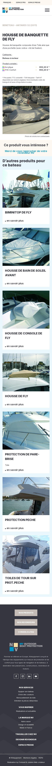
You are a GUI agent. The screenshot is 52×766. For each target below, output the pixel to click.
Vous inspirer (26, 707)
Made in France (26, 728)
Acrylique (9, 67)
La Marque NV (26, 717)
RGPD (41, 758)
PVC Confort (10, 70)
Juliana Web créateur (36, 762)
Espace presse (26, 745)
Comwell (22, 762)
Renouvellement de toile (26, 698)
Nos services (26, 687)
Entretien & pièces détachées (26, 701)
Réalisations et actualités (26, 711)
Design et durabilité (26, 725)
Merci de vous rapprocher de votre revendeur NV (26, 152)
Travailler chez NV (26, 734)
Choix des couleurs (26, 694)
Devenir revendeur (26, 739)
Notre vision (26, 721)
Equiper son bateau (26, 691)
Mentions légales (30, 758)
